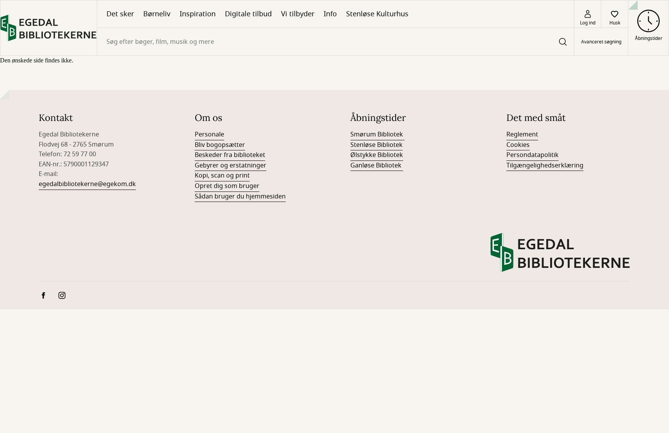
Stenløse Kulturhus (377, 14)
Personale (209, 134)
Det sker (120, 14)
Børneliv (156, 14)
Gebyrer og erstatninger (230, 165)
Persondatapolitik (532, 155)
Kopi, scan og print (222, 175)
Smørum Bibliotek (377, 134)
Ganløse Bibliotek (376, 165)
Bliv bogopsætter (220, 145)
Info (330, 14)
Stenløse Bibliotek (376, 145)
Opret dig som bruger (227, 186)
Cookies (518, 145)
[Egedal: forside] (48, 27)
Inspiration (198, 14)
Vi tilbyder (297, 14)
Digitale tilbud (248, 14)
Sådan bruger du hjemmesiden (240, 196)
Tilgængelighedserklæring (544, 165)
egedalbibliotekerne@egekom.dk (87, 184)
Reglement (522, 134)
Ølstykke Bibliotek (376, 155)
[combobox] (335, 41)
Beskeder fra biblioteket (230, 155)
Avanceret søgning (601, 41)
